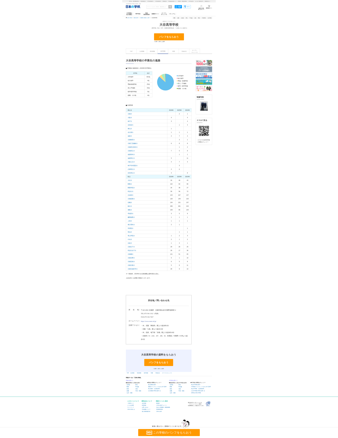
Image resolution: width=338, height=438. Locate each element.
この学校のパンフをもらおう (172, 432)
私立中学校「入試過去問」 (198, 388)
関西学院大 (131, 187)
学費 (173, 51)
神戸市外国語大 (133, 165)
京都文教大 (131, 265)
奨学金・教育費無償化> (134, 1)
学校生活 (184, 51)
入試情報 (141, 51)
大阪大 (130, 117)
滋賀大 (130, 136)
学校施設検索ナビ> (172, 1)
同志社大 (130, 191)
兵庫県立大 (131, 169)
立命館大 (130, 195)
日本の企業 (159, 411)
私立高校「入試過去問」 (154, 388)
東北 (136, 384)
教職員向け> (207, 1)
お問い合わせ (145, 407)
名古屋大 (130, 132)
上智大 (130, 221)
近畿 (128, 391)
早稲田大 (130, 213)
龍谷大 (130, 206)
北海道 (182, 17)
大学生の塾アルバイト (161, 405)
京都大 (130, 114)
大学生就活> (191, 1)
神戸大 (130, 121)
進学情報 (162, 51)
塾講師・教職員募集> (182, 1)
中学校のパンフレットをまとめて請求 (201, 386)
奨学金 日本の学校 (196, 392)
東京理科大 (131, 224)
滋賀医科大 (131, 154)
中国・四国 (138, 391)
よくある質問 (130, 405)
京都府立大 (131, 151)
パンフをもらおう (169, 37)
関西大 (130, 184)
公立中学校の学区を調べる (198, 390)
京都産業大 (131, 199)
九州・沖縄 (129, 393)
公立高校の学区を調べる (154, 390)
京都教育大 (131, 139)
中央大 (130, 239)
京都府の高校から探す (145, 17)
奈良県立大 (131, 173)
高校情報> (143, 1)
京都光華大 (131, 258)
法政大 (130, 243)
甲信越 (137, 386)
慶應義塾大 (131, 217)
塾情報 (157, 403)
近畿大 (130, 202)
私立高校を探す (152, 384)
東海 (128, 388)
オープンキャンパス (195, 51)
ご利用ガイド (130, 403)
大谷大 (130, 180)
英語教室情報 (159, 409)
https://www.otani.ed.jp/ (148, 321)
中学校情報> (150, 1)
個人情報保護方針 (146, 411)
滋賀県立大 (131, 158)
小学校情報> (158, 1)
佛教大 (130, 210)
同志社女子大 (132, 250)
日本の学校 (129, 17)
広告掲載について (146, 409)
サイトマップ (130, 407)
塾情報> (165, 1)
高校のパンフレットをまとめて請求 (157, 386)
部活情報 (152, 51)
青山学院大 (131, 235)
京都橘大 (130, 254)
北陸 (136, 388)
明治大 (130, 232)
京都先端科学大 (133, 269)
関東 (128, 386)
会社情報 (144, 403)
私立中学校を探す (195, 384)
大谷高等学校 (169, 24)
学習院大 (130, 228)
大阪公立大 (131, 162)
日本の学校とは (131, 409)
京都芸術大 (131, 261)
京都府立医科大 (133, 147)
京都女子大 (131, 247)
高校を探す (136, 17)
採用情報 (144, 405)
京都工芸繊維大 (133, 143)
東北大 (130, 128)
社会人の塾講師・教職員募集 (163, 407)
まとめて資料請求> (199, 1)
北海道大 (130, 125)
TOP (131, 51)
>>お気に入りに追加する (181, 28)
